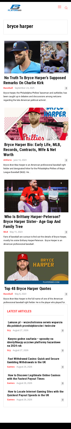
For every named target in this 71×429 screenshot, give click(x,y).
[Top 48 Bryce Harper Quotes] (35, 267)
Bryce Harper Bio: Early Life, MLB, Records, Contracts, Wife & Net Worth (32, 149)
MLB (5, 232)
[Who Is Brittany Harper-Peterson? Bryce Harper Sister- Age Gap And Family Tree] (35, 195)
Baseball (8, 88)
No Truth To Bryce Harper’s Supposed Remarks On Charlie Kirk (34, 80)
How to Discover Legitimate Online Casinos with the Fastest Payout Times (33, 376)
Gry (9, 330)
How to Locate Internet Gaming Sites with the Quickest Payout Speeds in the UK (35, 393)
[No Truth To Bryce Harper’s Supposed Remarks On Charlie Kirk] (35, 56)
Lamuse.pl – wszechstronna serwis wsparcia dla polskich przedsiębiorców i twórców (34, 323)
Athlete (7, 160)
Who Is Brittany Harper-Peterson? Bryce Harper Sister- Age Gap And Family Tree (31, 221)
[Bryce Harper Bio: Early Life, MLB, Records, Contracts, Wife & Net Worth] (35, 123)
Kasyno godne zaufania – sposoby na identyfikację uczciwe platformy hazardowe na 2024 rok (33, 342)
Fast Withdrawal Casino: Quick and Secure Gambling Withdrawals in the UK (33, 360)
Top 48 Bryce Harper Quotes (27, 288)
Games (11, 367)
